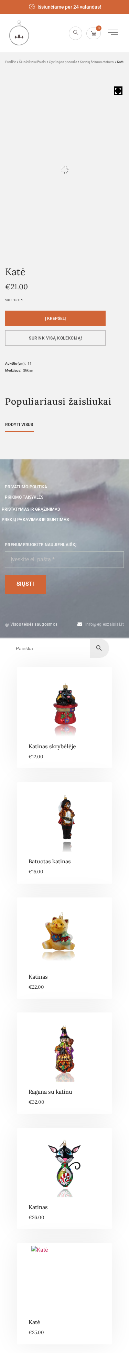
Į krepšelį (55, 318)
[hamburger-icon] (112, 33)
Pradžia (10, 62)
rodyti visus (19, 424)
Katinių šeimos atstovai (97, 62)
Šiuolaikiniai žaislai (32, 62)
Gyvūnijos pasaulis (63, 62)
